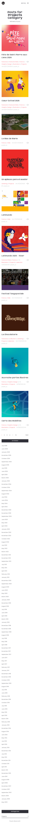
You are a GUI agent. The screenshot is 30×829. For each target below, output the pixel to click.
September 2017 (6, 654)
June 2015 (4, 709)
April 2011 (4, 767)
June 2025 (5, 471)
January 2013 (5, 747)
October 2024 (6, 487)
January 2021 (5, 577)
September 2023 (7, 516)
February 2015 (6, 722)
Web (8, 143)
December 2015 (6, 699)
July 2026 (4, 445)
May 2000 (4, 802)
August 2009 (5, 779)
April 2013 (4, 744)
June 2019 (4, 612)
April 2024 (4, 506)
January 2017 (5, 670)
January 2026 (6, 452)
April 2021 (4, 571)
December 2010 (6, 773)
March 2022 (5, 551)
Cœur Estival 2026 (11, 101)
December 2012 (6, 751)
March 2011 (5, 770)
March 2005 (5, 795)
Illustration (16, 64)
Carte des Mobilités (11, 421)
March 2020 (5, 596)
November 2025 (6, 455)
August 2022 (5, 542)
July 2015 (4, 706)
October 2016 (6, 680)
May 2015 (4, 712)
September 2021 (6, 561)
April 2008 (5, 783)
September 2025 (7, 462)
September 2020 (7, 584)
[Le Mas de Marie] (15, 124)
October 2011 (5, 763)
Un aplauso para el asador (15, 179)
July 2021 (4, 564)
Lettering (4, 184)
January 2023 (6, 529)
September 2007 (7, 792)
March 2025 (5, 478)
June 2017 (4, 657)
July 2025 (4, 468)
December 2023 (6, 510)
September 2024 (7, 490)
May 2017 (4, 661)
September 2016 (6, 683)
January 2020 (6, 600)
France (22, 62)
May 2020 (4, 593)
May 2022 (4, 548)
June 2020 (5, 590)
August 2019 (5, 606)
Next (27, 435)
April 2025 (4, 474)
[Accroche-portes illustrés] (15, 361)
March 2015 (5, 718)
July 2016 (4, 690)
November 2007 (6, 786)
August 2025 (5, 465)
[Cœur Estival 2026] (15, 84)
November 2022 (6, 535)
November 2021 (6, 558)
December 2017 (6, 648)
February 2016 (6, 696)
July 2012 (4, 754)
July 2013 (4, 741)
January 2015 (5, 725)
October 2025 (6, 458)
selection (19, 262)
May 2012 (4, 757)
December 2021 (6, 555)
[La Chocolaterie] (15, 318)
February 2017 (6, 667)
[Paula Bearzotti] (3, 3)
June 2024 (5, 500)
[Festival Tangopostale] (15, 279)
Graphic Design (7, 64)
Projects (24, 64)
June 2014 (4, 734)
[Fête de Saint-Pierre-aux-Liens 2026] (15, 38)
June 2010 (4, 776)
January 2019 (5, 622)
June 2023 (5, 519)
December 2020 (6, 580)
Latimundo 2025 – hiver (13, 256)
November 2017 (6, 651)
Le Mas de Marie (10, 139)
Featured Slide (13, 62)
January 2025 (6, 481)
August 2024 (5, 494)
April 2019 (4, 616)
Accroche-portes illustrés (15, 378)
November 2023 (6, 513)
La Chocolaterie (10, 335)
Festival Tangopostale (13, 294)
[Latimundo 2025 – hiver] (15, 239)
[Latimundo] (15, 200)
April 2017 (4, 664)
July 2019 (4, 609)
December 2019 (6, 603)
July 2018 (4, 638)
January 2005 (6, 799)
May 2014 (4, 738)
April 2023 (4, 526)
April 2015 (4, 715)
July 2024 (4, 497)
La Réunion (12, 339)
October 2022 (6, 539)
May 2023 (4, 523)
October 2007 (6, 789)
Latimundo (7, 215)
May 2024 (4, 503)
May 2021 (4, 567)
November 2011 (6, 760)
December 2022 (6, 532)
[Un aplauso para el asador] (15, 163)
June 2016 (4, 693)
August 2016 (5, 686)
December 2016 (6, 673)
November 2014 (6, 728)
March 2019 (5, 619)
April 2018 (4, 645)
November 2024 (6, 484)
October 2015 (6, 702)
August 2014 (5, 731)
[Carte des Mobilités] (15, 404)
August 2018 (5, 635)
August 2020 (5, 587)
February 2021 (6, 574)
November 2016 (6, 677)
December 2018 (6, 625)
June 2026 (5, 449)
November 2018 (6, 629)
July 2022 (4, 545)
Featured (5, 62)
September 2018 (6, 632)
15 (16, 435)
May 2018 (4, 641)
